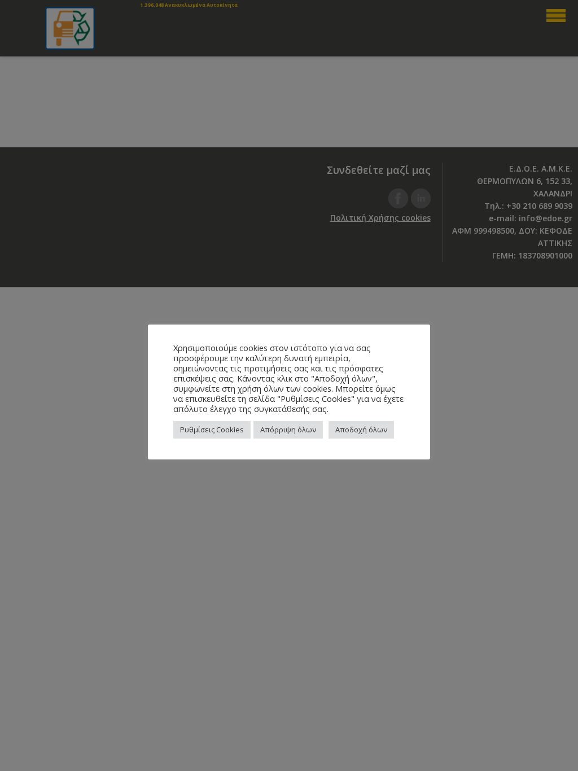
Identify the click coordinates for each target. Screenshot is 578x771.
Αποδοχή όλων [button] (361, 429)
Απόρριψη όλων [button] (288, 429)
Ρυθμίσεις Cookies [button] (212, 429)
